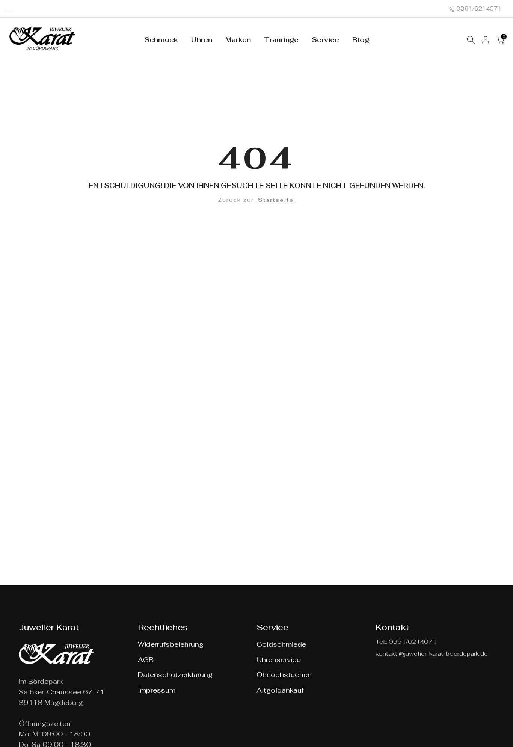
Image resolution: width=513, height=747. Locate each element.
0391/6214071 (478, 8)
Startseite (276, 200)
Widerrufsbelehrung (171, 644)
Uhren (201, 39)
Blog (360, 39)
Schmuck (161, 39)
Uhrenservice (278, 659)
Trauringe (281, 39)
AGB (146, 659)
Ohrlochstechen (284, 674)
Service (325, 39)
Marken (238, 39)
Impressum (156, 690)
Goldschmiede (281, 644)
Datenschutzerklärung (175, 674)
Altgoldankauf (280, 690)
